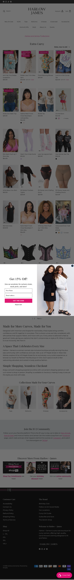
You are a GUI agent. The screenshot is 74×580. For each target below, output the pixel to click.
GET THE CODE (18, 300)
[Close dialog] (72, 266)
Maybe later (18, 304)
